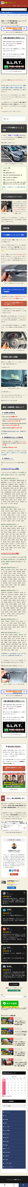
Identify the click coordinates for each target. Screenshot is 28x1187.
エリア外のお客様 (7, 1163)
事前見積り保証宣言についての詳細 (13, 768)
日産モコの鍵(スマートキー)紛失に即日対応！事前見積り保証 (20, 1022)
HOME (3, 15)
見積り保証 (6, 1137)
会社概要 (14, 5)
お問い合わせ (7, 1134)
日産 (18, 25)
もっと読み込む (14, 984)
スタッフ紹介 (24, 5)
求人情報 (6, 1159)
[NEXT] (24, 1077)
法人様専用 (6, 1155)
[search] (25, 9)
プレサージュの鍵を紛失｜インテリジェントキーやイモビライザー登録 (21, 1033)
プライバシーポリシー (8, 1166)
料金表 (18, 5)
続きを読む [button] (5, 922)
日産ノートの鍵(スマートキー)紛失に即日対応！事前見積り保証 (20, 1053)
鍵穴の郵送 (6, 1141)
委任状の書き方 (7, 1152)
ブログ (9, 5)
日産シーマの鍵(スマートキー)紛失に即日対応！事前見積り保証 (20, 1043)
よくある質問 (7, 1130)
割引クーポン (7, 1148)
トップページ (3, 5)
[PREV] (3, 1077)
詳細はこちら (13, 874)
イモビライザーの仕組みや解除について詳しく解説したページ (13, 303)
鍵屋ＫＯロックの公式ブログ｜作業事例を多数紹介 (17, 15)
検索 (2, 994)
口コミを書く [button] (12, 887)
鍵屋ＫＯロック (17, 1179)
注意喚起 (6, 1145)
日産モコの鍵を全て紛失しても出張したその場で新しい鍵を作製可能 (21, 1064)
